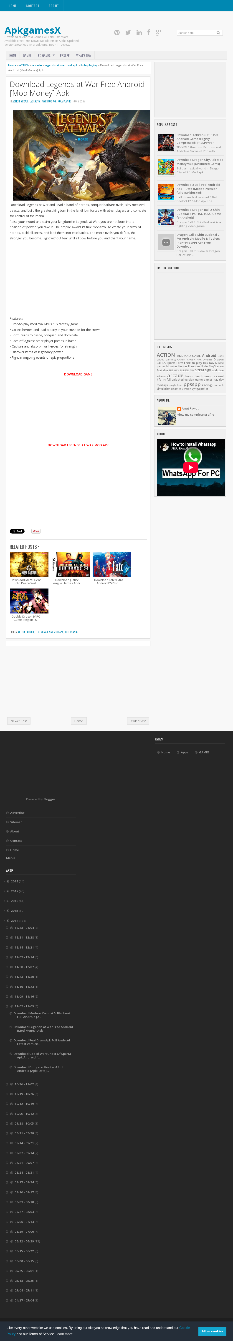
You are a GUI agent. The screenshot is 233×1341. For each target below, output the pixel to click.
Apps (184, 752)
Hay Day (208, 363)
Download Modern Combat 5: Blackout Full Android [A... (42, 1015)
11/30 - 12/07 (25, 967)
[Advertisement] (78, 284)
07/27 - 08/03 (25, 1212)
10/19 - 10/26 (25, 1094)
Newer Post (19, 721)
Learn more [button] (64, 1334)
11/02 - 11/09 (25, 1006)
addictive (218, 370)
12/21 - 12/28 (25, 937)
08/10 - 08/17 (25, 1192)
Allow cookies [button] (212, 1331)
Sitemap (16, 822)
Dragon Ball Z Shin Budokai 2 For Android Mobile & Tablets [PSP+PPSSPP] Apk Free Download (198, 240)
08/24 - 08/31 (25, 1172)
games (208, 380)
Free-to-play (193, 363)
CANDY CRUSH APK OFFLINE (194, 359)
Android (209, 355)
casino (208, 376)
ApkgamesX (33, 29)
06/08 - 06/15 (25, 1261)
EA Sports (168, 363)
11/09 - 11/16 (25, 996)
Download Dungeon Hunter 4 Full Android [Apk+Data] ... (38, 1069)
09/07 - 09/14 (25, 1153)
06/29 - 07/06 (25, 1231)
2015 (15, 911)
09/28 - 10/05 (25, 1123)
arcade (37, 65)
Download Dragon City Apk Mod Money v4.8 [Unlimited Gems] (200, 162)
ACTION (24, 65)
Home (12, 5)
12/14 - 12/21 (25, 947)
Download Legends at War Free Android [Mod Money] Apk (77, 88)
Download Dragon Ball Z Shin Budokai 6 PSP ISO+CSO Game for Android (199, 214)
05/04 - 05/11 (25, 1290)
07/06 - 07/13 (25, 1222)
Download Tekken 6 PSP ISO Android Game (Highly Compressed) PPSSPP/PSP (197, 139)
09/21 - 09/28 (25, 1133)
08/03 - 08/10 (25, 1202)
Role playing (89, 65)
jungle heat (175, 385)
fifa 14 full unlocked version (175, 380)
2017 (15, 891)
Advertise (17, 813)
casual (219, 376)
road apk (218, 385)
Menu (10, 858)
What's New (83, 55)
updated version (181, 388)
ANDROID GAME (189, 356)
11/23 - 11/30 (25, 977)
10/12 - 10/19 (25, 1104)
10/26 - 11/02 (25, 1084)
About (54, 5)
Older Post (138, 721)
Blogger (49, 799)
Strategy (203, 370)
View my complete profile (195, 414)
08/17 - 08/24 (25, 1182)
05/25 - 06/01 (25, 1271)
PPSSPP (65, 55)
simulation (163, 389)
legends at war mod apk (61, 65)
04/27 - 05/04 (25, 1300)
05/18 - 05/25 (25, 1281)
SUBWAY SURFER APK (181, 370)
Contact (33, 5)
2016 (15, 901)
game (199, 380)
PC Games (44, 55)
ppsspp (192, 384)
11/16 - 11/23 (25, 987)
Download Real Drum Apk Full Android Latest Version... (42, 1042)
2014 (15, 921)
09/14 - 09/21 (25, 1143)
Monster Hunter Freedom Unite (187, 366)
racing (207, 385)
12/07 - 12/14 (25, 957)
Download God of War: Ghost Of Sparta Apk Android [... (42, 1055)
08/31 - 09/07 (25, 1163)
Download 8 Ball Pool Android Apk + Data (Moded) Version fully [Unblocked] (198, 189)
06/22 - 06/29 (25, 1241)
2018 (15, 881)
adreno (161, 376)
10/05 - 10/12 (25, 1114)
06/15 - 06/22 (25, 1251)
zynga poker (200, 389)
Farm (180, 363)
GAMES (27, 55)
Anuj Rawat (190, 408)
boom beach (194, 376)
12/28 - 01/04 (25, 928)
